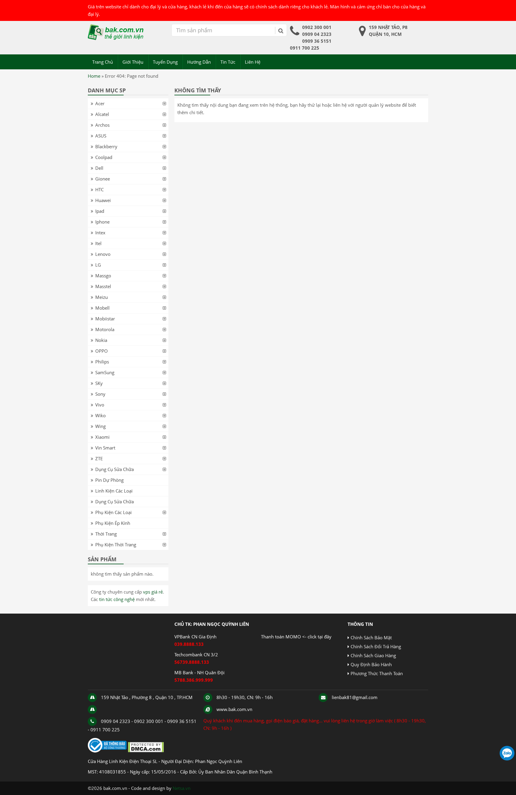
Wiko (100, 415)
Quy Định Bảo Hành (371, 664)
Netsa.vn (182, 788)
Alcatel (102, 114)
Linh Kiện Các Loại (114, 491)
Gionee (102, 179)
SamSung (104, 372)
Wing (100, 426)
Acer (100, 103)
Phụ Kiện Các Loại (113, 512)
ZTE (99, 458)
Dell (99, 168)
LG (98, 265)
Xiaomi (102, 437)
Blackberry (106, 146)
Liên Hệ (252, 62)
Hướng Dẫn (199, 62)
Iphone (102, 222)
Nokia (101, 340)
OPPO (101, 351)
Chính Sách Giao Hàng (373, 655)
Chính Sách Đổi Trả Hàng (376, 646)
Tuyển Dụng (165, 62)
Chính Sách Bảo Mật (371, 637)
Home (94, 76)
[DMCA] (146, 751)
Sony (100, 394)
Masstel (103, 286)
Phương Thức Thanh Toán (377, 673)
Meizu (101, 297)
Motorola (104, 329)
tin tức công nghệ (117, 599)
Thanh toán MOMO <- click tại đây (296, 637)
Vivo (99, 405)
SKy (99, 383)
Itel (98, 243)
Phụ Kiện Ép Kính (112, 523)
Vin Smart (105, 448)
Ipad (99, 211)
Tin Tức (227, 62)
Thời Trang (106, 534)
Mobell (102, 308)
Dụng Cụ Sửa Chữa (114, 469)
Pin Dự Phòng (109, 480)
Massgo (103, 276)
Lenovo (102, 254)
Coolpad (103, 157)
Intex (100, 233)
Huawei (103, 200)
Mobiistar (105, 319)
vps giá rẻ (153, 592)
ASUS (100, 136)
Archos (102, 125)
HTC (99, 189)
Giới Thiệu (132, 62)
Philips (102, 362)
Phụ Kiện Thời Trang (115, 545)
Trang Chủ (102, 62)
